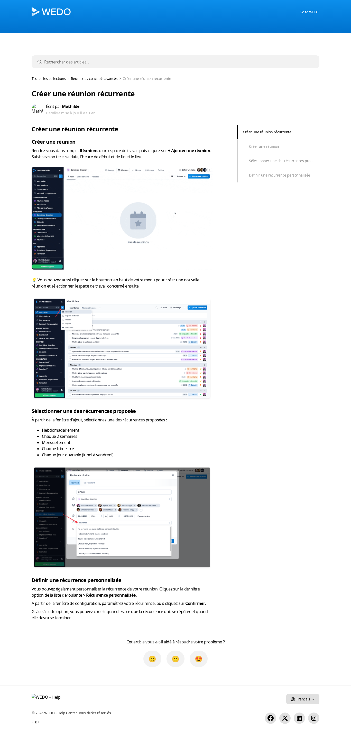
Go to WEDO (309, 12)
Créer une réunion (264, 146)
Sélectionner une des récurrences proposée (284, 160)
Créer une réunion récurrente (267, 132)
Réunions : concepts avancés (94, 79)
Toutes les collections (49, 79)
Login (36, 721)
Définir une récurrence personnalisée (279, 175)
